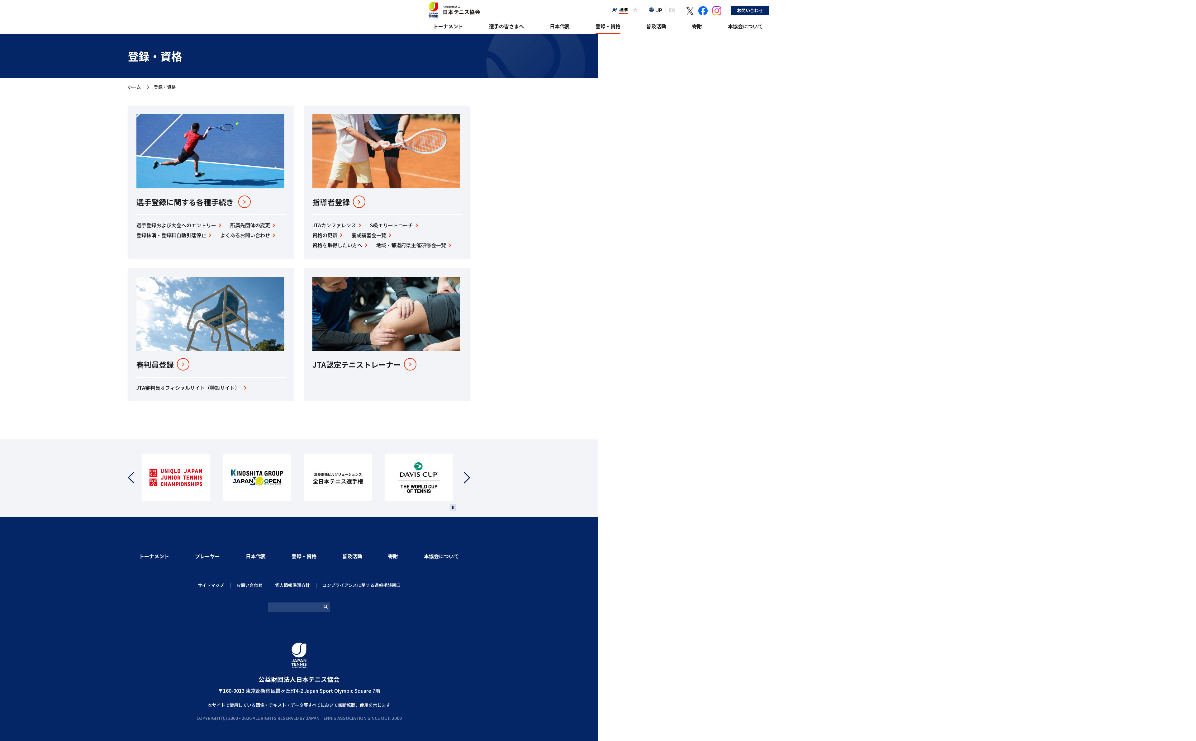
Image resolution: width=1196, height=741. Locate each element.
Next (463, 478)
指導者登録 (331, 202)
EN (672, 10)
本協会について (745, 26)
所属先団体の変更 (250, 225)
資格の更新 (324, 235)
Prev (135, 478)
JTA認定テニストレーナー (356, 364)
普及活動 (656, 26)
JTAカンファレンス (334, 225)
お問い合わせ (750, 10)
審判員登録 (155, 364)
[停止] (453, 507)
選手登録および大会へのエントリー (176, 225)
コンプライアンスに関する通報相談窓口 (361, 585)
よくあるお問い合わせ (245, 235)
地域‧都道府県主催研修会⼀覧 (411, 245)
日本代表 (560, 26)
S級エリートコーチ (391, 225)
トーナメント (448, 26)
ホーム (134, 87)
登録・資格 (608, 26)
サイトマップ (211, 585)
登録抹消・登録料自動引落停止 (171, 235)
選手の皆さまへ (506, 26)
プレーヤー (207, 556)
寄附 (697, 26)
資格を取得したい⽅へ (337, 245)
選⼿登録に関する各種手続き (185, 202)
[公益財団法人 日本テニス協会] (453, 5)
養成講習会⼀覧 (368, 235)
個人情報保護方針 (292, 585)
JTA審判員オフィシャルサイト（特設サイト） (188, 387)
